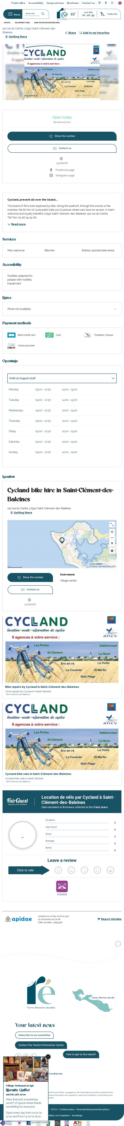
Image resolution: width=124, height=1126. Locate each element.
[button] (120, 3)
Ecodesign (77, 1115)
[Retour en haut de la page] (118, 943)
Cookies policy (67, 1109)
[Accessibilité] (105, 2)
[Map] (99, 3)
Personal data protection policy (93, 1109)
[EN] (120, 3)
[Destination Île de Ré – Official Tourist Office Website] (62, 14)
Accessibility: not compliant (56, 1115)
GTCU (54, 1109)
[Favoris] (112, 3)
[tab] (59, 378)
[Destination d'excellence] (20, 1122)
